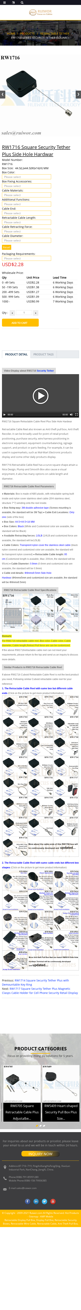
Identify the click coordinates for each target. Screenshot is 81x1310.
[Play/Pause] (4, 414)
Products (27, 33)
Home (11, 33)
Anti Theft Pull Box (68, 1223)
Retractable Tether (54, 33)
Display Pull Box (44, 1220)
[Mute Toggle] (71, 414)
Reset (6, 247)
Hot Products (72, 1213)
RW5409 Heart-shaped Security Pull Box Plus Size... (61, 1112)
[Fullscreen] (76, 414)
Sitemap (33, 1216)
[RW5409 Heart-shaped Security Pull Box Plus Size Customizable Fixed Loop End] (61, 1084)
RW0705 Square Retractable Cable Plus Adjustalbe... (22, 1112)
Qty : (5, 313)
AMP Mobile (46, 1216)
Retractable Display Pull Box (20, 1220)
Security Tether (45, 370)
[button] (78, 95)
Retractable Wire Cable (23, 1223)
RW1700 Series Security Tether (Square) (40, 37)
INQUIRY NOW (40, 1153)
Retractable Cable (47, 1223)
